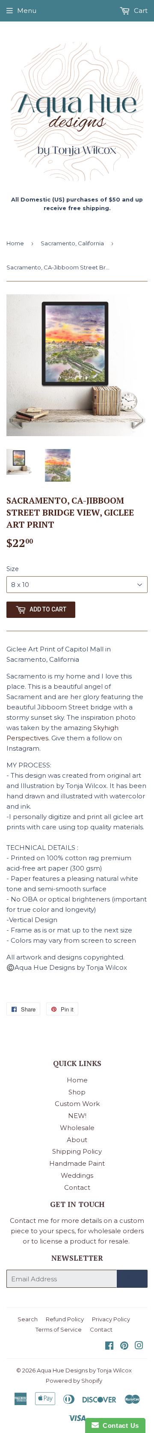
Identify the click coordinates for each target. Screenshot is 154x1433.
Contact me (29, 1220)
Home (15, 243)
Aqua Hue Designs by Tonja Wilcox (84, 1370)
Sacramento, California (72, 243)
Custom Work (77, 1104)
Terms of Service (59, 1329)
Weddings (77, 1175)
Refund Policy (65, 1319)
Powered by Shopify (74, 1380)
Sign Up (132, 1279)
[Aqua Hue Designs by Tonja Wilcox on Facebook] (109, 1346)
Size (12, 569)
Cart (140, 10)
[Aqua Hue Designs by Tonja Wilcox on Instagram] (139, 1346)
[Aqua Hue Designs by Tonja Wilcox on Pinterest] (124, 1346)
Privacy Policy (111, 1319)
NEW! (77, 1116)
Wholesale (77, 1128)
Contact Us (119, 1425)
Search (28, 1319)
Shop (77, 1092)
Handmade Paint (77, 1163)
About (77, 1140)
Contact (77, 1187)
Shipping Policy (77, 1151)
